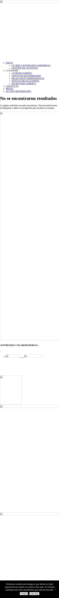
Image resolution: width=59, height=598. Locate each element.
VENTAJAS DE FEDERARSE (26, 76)
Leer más (34, 594)
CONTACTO (12, 86)
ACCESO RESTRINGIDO (18, 91)
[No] (55, 589)
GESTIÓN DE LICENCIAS (24, 68)
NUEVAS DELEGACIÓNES (25, 81)
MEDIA (9, 89)
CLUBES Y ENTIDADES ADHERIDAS (31, 65)
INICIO (9, 63)
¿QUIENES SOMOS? (21, 73)
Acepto (24, 594)
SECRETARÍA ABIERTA (23, 83)
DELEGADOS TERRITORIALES (27, 78)
